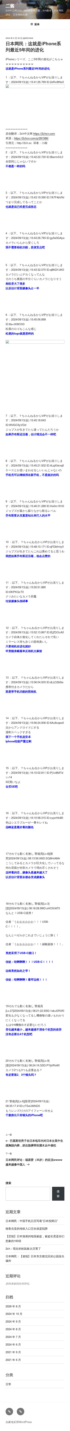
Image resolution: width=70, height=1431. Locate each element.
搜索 (8, 1183)
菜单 (37, 24)
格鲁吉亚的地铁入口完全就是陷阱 (27, 1228)
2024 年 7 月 (13, 1337)
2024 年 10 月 (14, 1314)
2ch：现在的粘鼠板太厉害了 (23, 1248)
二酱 (10, 5)
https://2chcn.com (44, 133)
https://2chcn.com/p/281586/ (31, 138)
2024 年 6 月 (13, 1344)
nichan (29, 38)
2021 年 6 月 (13, 1360)
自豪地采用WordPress (19, 1422)
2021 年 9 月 (13, 1352)
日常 (8, 1384)
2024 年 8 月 (13, 1329)
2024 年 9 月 (13, 1321)
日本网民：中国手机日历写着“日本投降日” (32, 1221)
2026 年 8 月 (13, 1306)
